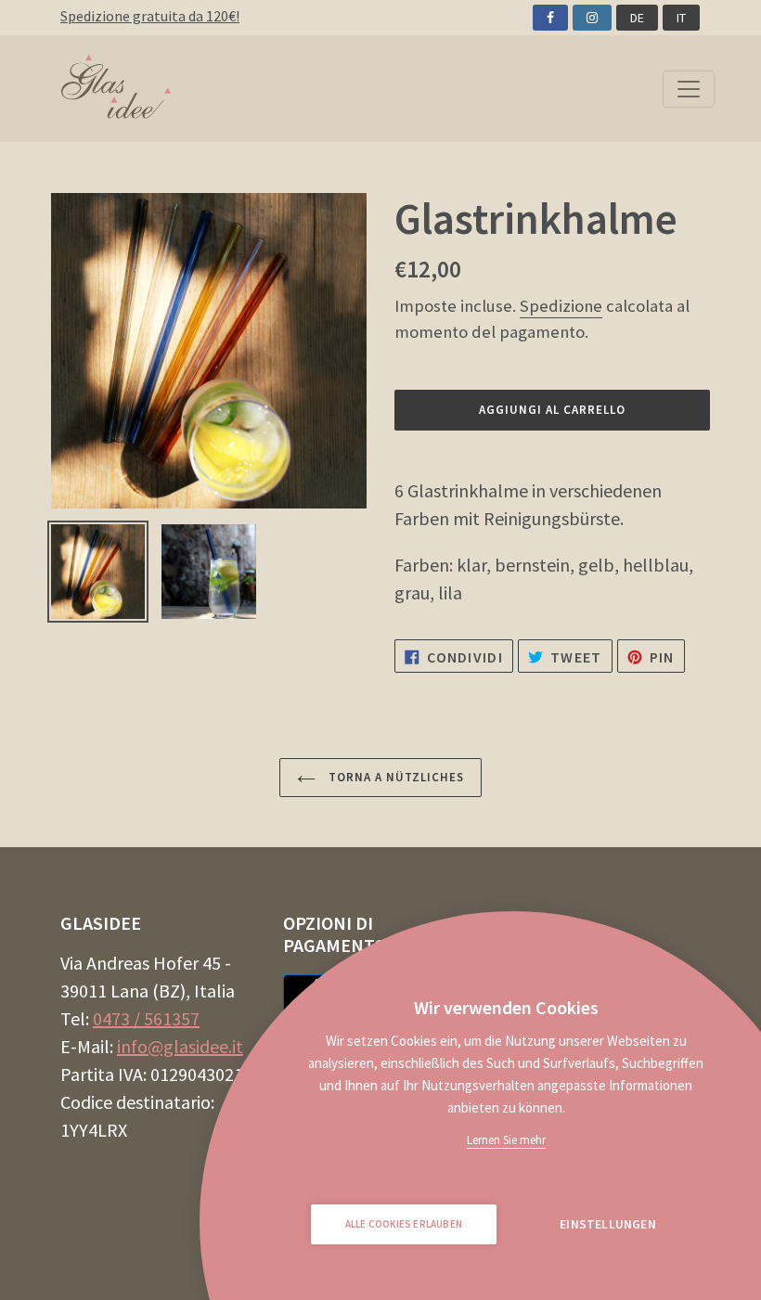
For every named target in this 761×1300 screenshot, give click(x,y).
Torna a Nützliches (395, 777)
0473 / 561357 (146, 1018)
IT (681, 17)
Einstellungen (608, 1224)
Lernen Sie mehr (506, 1140)
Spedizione (561, 305)
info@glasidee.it (180, 1046)
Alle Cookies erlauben (403, 1223)
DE (637, 17)
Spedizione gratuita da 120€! (149, 15)
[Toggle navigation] (689, 89)
